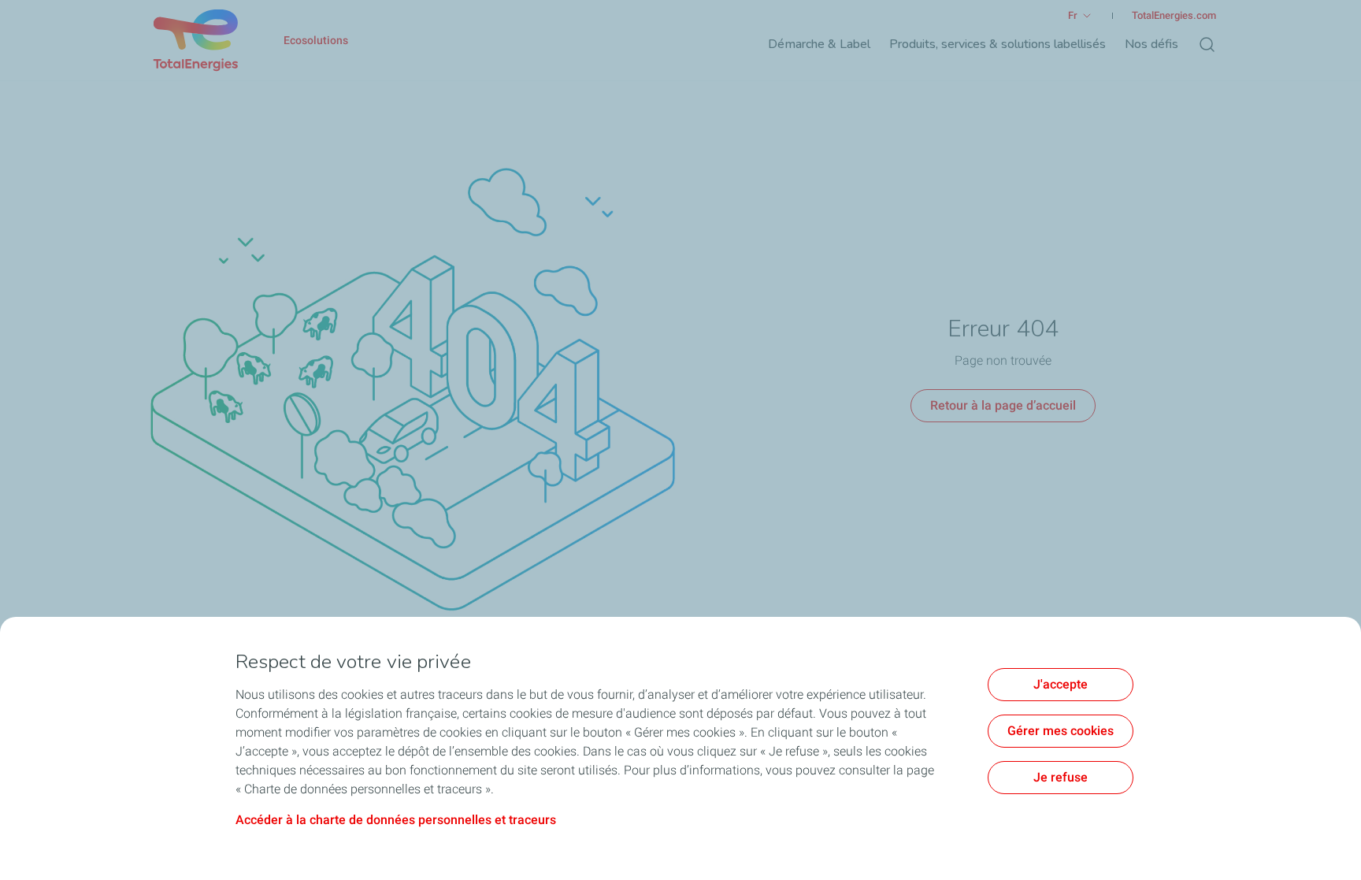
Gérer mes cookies (1060, 730)
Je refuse (1060, 777)
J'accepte (1060, 684)
